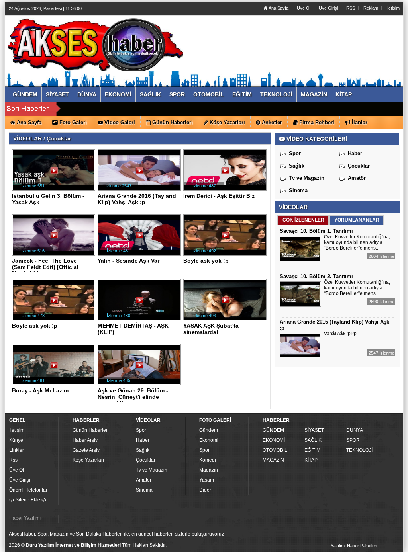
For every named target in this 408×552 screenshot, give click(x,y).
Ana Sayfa (278, 8)
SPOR (353, 440)
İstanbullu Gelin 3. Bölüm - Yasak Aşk (48, 199)
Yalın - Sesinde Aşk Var (128, 260)
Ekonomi (208, 440)
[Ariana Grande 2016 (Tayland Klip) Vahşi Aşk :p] (141, 173)
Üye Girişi (328, 8)
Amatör (357, 178)
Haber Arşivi (86, 440)
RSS (350, 8)
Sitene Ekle (27, 500)
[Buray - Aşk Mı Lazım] (55, 368)
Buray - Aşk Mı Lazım (40, 390)
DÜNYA (354, 430)
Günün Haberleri (91, 430)
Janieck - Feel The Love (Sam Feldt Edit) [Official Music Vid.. (45, 267)
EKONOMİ (274, 440)
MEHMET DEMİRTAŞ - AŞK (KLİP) (133, 328)
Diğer (205, 490)
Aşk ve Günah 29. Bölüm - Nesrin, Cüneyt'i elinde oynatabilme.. (133, 396)
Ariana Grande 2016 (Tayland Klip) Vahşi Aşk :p (137, 199)
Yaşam (206, 480)
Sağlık (296, 166)
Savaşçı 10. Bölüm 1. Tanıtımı (316, 231)
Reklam (370, 8)
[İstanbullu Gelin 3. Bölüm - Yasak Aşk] (55, 173)
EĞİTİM (312, 450)
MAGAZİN (273, 460)
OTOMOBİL (275, 450)
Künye (16, 440)
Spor (295, 153)
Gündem (208, 430)
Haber (355, 153)
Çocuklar (359, 166)
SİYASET (314, 430)
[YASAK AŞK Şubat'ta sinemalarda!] (226, 303)
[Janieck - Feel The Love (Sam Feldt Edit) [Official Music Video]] (55, 238)
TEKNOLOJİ (359, 450)
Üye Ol (303, 8)
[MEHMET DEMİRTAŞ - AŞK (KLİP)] (141, 303)
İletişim (16, 430)
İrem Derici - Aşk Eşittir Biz (219, 196)
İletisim (393, 8)
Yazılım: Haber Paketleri (354, 545)
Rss (13, 460)
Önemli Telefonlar (28, 490)
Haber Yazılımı (25, 518)
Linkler (16, 450)
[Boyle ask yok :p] (226, 238)
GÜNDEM (273, 430)
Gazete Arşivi (87, 450)
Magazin (208, 470)
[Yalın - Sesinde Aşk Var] (141, 238)
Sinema (298, 190)
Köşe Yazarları (88, 460)
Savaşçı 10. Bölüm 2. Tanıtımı (316, 276)
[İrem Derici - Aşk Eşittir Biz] (226, 173)
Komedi (207, 460)
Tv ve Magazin (306, 178)
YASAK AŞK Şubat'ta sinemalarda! (211, 328)
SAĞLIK (313, 440)
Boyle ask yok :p (206, 260)
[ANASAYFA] (95, 43)
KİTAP (311, 460)
